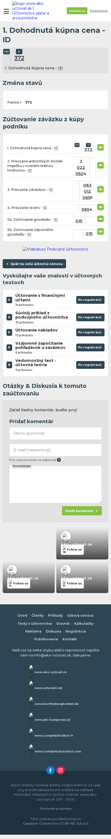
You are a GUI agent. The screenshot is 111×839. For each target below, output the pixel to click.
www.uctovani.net (48, 688)
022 (81, 167)
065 (86, 197)
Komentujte (22, 466)
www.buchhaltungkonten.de (56, 704)
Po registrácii (90, 301)
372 (19, 57)
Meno (29, 433)
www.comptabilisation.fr (53, 735)
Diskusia (53, 631)
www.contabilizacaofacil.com (57, 751)
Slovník (63, 624)
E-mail (32, 450)
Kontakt (70, 639)
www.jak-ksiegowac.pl (52, 720)
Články (38, 615)
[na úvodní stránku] (33, 11)
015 (78, 220)
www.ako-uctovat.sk (50, 672)
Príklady (55, 615)
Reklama (33, 631)
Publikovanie (46, 639)
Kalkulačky (83, 624)
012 (87, 191)
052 (79, 173)
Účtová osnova (80, 615)
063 (87, 185)
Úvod (22, 615)
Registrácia (98, 11)
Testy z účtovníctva (35, 624)
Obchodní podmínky (56, 809)
